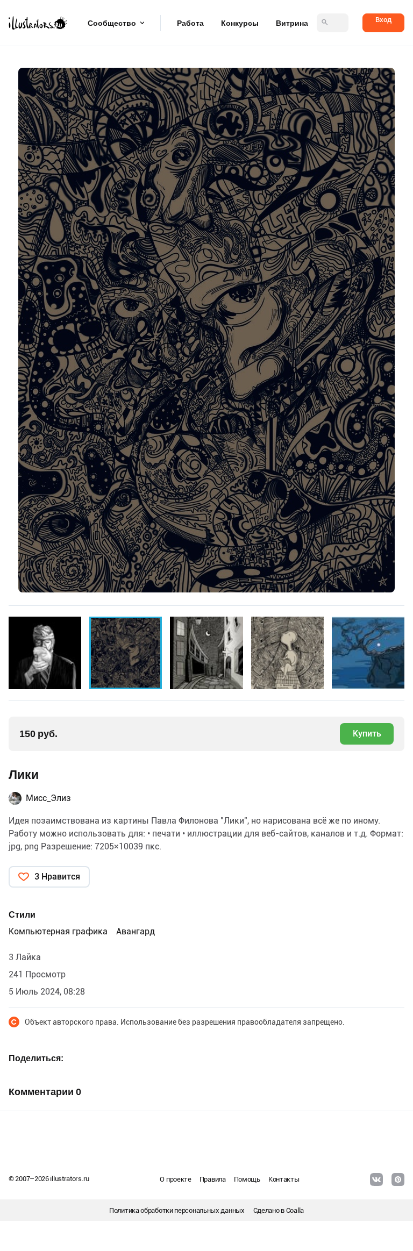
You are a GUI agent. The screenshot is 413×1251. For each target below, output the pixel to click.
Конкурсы (240, 23)
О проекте (175, 1179)
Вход (383, 20)
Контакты (284, 1179)
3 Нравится (57, 876)
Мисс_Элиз (48, 798)
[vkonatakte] (376, 1179)
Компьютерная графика (58, 931)
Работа (190, 23)
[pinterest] (397, 1179)
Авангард (135, 931)
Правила (213, 1179)
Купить (367, 733)
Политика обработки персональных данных (177, 1210)
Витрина (292, 23)
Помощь (247, 1179)
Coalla (295, 1210)
